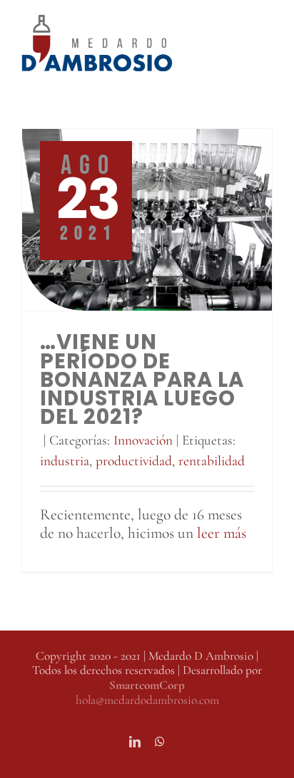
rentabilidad (211, 461)
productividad (134, 461)
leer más (221, 533)
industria (64, 461)
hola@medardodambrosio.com (147, 700)
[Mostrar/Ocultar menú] (262, 42)
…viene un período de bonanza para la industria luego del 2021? (142, 379)
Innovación (143, 440)
